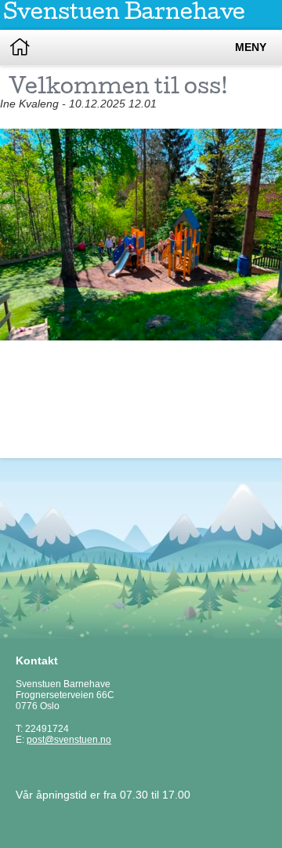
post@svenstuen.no (69, 739)
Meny (250, 47)
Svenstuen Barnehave (124, 14)
